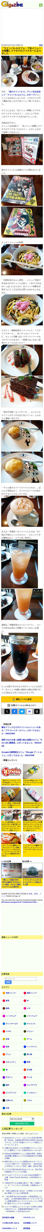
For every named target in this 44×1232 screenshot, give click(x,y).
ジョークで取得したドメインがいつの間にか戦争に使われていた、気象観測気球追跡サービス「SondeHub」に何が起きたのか (23, 1209)
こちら (35, 1133)
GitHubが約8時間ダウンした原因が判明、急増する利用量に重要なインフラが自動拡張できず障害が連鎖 (23, 1156)
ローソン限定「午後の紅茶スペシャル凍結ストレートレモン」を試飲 (11, 805)
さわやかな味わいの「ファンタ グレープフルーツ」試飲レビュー (33, 782)
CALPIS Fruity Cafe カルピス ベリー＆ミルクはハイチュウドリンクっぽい (33, 805)
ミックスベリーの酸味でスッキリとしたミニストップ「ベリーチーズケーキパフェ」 (32, 849)
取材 (41, 45)
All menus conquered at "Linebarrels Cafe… (19, 902)
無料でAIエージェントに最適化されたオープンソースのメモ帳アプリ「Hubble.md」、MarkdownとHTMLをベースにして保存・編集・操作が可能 (23, 1163)
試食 (30, 894)
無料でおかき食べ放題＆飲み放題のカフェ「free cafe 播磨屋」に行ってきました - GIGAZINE (22, 742)
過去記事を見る (22, 1123)
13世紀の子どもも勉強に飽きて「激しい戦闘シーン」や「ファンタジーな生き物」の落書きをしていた (23, 1185)
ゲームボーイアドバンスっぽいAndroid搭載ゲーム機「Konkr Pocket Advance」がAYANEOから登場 (23, 1177)
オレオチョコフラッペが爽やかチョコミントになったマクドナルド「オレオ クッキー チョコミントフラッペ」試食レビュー (33, 826)
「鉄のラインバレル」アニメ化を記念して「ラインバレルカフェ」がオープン (11, 782)
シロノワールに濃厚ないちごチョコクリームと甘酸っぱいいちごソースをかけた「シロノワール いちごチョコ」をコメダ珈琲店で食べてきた (11, 851)
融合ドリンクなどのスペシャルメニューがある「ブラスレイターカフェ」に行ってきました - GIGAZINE (21, 730)
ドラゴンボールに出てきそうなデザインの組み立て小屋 (32, 882)
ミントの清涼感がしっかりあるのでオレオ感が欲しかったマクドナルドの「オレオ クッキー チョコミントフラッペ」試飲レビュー (11, 826)
